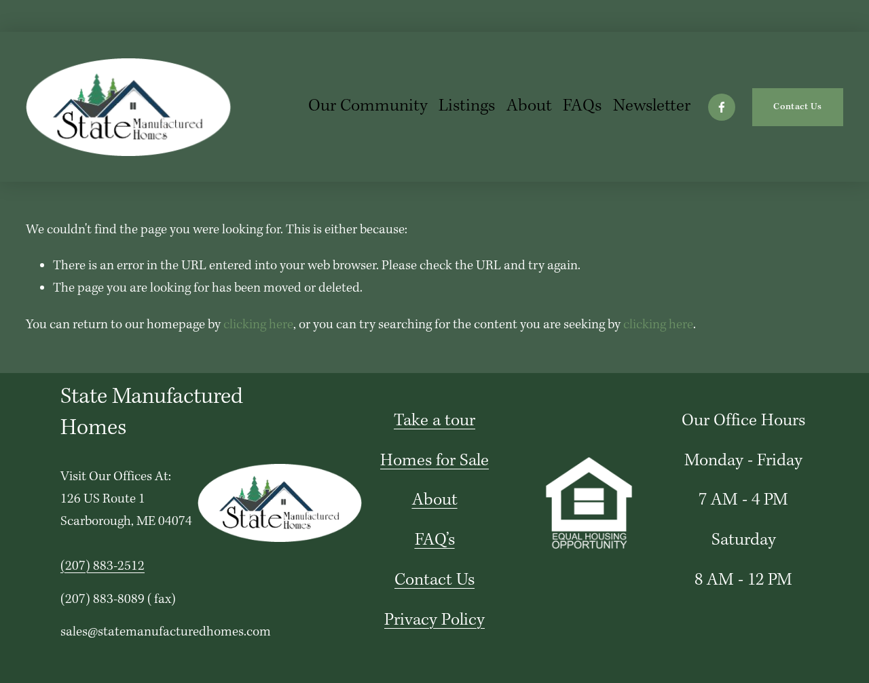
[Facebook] (721, 107)
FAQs (582, 106)
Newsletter (651, 106)
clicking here (258, 324)
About (529, 106)
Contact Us (797, 106)
